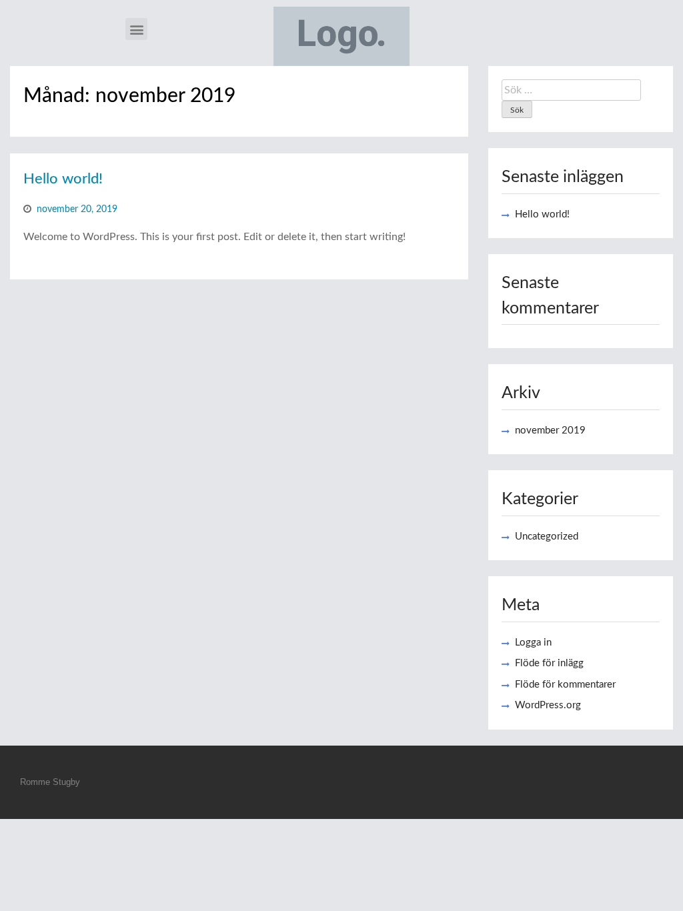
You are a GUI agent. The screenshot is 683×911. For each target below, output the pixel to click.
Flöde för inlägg (549, 663)
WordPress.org (548, 705)
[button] (136, 29)
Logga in (533, 643)
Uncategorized (546, 537)
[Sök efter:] (571, 90)
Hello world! (63, 178)
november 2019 (550, 430)
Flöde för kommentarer (565, 685)
